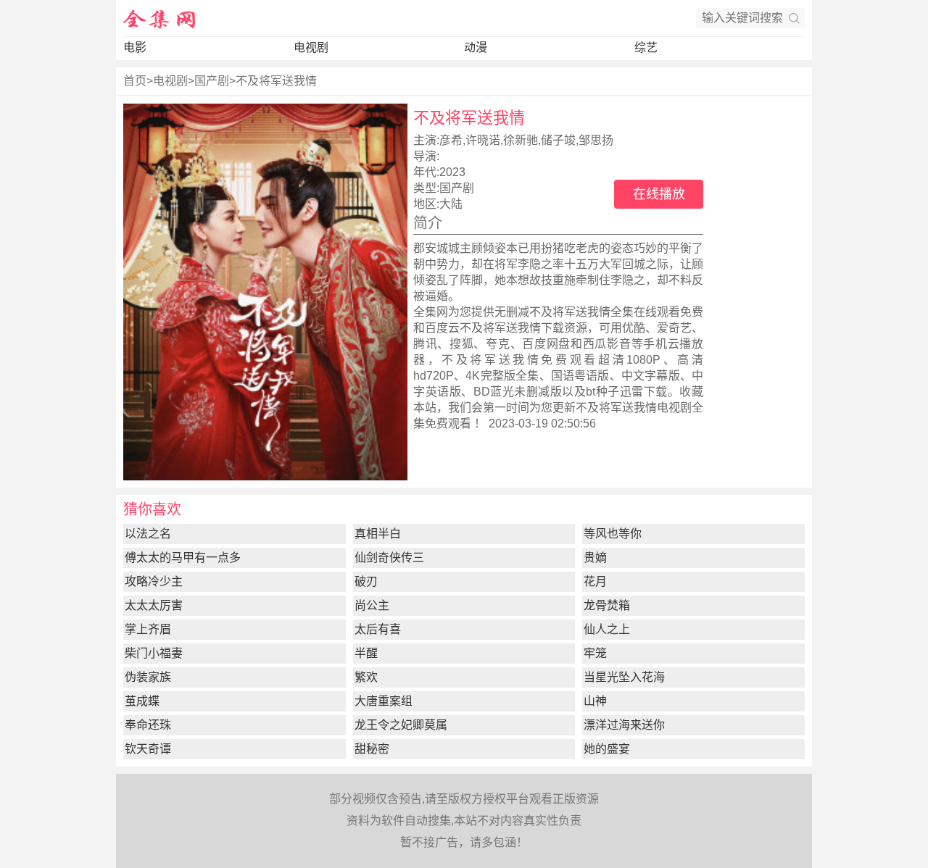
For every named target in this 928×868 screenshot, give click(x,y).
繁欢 (366, 677)
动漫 (475, 47)
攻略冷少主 (154, 581)
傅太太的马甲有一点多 (183, 557)
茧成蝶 (142, 701)
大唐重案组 (384, 701)
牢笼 (595, 653)
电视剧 (311, 47)
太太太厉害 (154, 605)
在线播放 (659, 194)
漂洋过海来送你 (624, 725)
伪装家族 (148, 677)
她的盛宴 (607, 749)
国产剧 (211, 81)
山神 (595, 701)
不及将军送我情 (276, 81)
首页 (134, 81)
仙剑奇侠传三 (389, 557)
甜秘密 (372, 749)
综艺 (646, 47)
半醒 (366, 653)
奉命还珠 (148, 725)
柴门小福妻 (154, 653)
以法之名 (148, 533)
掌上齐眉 (148, 629)
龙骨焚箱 (607, 605)
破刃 (366, 581)
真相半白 (378, 533)
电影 (134, 47)
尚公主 (372, 605)
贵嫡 (595, 557)
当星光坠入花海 (624, 677)
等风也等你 (613, 533)
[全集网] (159, 18)
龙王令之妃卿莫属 (401, 725)
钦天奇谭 (148, 749)
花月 (595, 581)
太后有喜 (378, 629)
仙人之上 (607, 629)
